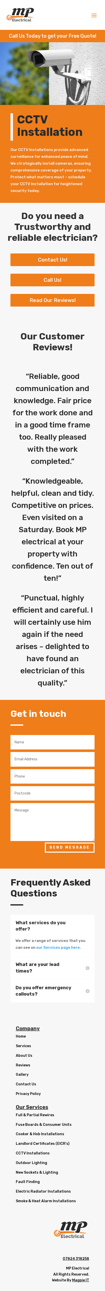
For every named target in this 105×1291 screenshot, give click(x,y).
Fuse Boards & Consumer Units (44, 1125)
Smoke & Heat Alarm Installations (46, 1201)
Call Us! (52, 280)
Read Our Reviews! (53, 300)
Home (21, 1036)
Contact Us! (52, 260)
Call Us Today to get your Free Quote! (52, 36)
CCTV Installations (33, 1153)
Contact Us (26, 1084)
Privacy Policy (28, 1094)
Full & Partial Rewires (35, 1115)
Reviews (23, 1065)
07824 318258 (76, 1259)
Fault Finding (28, 1182)
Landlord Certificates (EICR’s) (43, 1144)
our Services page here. (58, 947)
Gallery (22, 1074)
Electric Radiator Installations (43, 1191)
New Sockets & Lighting (37, 1172)
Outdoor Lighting (31, 1163)
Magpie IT (80, 1280)
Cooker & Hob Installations (40, 1134)
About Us (24, 1055)
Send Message (69, 847)
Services (23, 1046)
